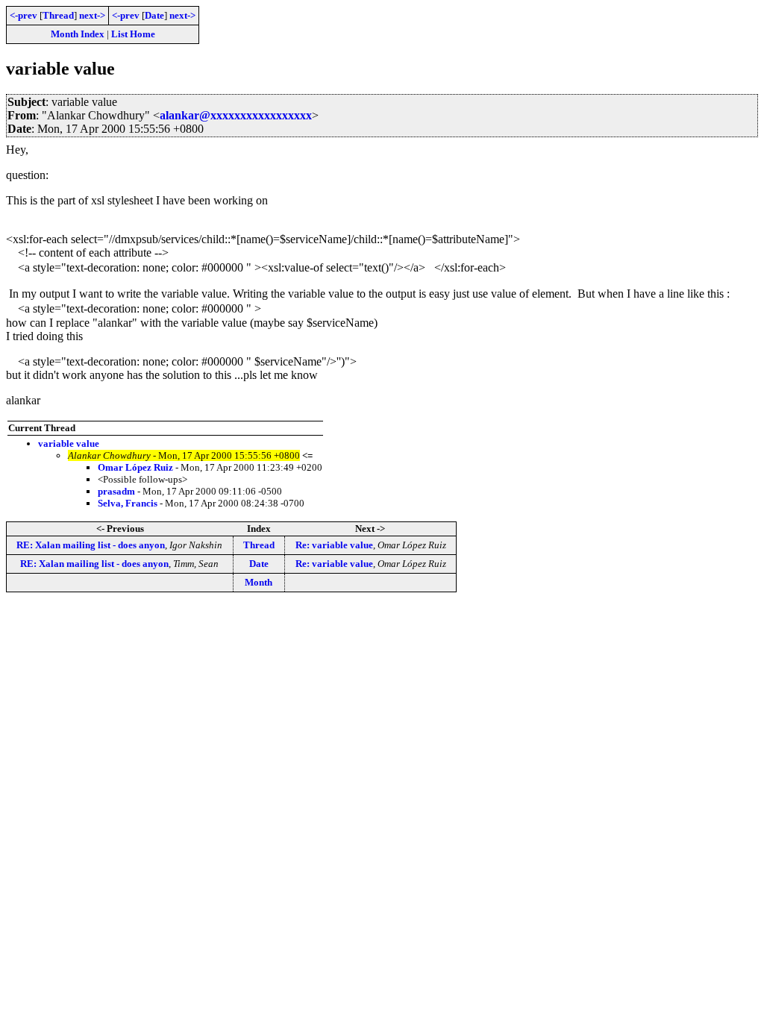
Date (154, 15)
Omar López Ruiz (135, 467)
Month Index (77, 34)
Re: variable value (334, 545)
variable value (68, 443)
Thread (58, 15)
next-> (92, 15)
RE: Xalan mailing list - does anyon (90, 545)
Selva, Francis (127, 503)
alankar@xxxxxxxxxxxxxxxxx (236, 115)
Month (258, 582)
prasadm (116, 491)
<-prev (23, 15)
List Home (133, 34)
